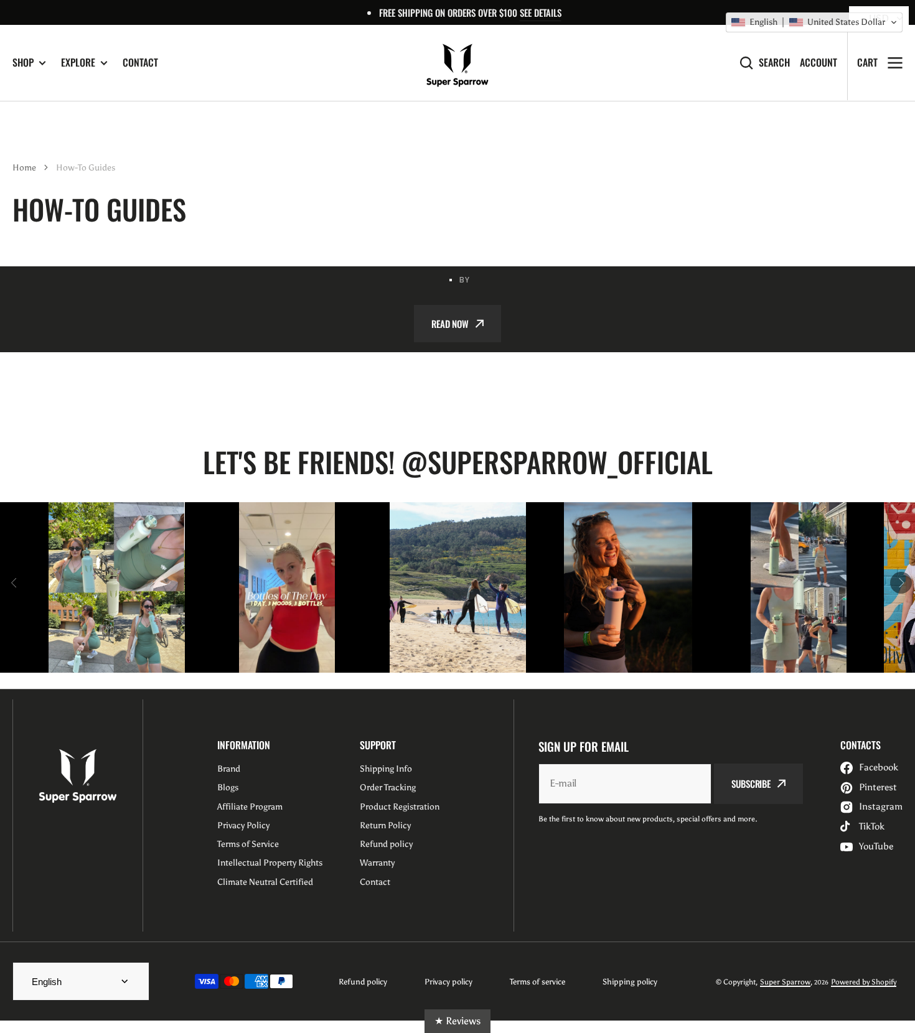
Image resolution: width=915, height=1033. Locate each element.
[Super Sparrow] (457, 63)
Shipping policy (630, 981)
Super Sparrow (785, 982)
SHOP (23, 62)
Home (24, 167)
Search (774, 62)
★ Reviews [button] (457, 1021)
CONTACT (140, 62)
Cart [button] (867, 62)
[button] (814, 22)
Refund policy (363, 981)
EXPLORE (78, 62)
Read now (450, 323)
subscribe (751, 783)
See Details (540, 12)
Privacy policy (448, 981)
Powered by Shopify (863, 982)
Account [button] (818, 62)
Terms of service (537, 981)
